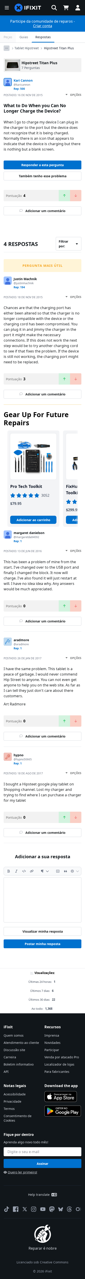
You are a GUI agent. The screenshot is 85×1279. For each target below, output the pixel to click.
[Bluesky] (60, 1209)
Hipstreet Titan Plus (59, 48)
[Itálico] (16, 871)
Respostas (43, 37)
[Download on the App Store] (60, 1096)
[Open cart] (65, 7)
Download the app (61, 1085)
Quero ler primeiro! (22, 1172)
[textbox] (42, 899)
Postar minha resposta (42, 944)
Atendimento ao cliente (21, 1042)
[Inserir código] (24, 871)
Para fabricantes (56, 1071)
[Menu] (7, 8)
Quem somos (14, 1035)
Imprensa (51, 1035)
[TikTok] (6, 1209)
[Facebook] (15, 1209)
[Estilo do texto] (44, 871)
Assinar (42, 1163)
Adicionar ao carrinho (33, 520)
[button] (54, 7)
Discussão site (14, 1050)
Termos (9, 1108)
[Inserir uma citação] (65, 871)
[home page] (28, 8)
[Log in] (77, 7)
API (6, 1071)
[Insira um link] (31, 871)
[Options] (7, 48)
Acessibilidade (15, 1094)
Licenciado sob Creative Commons (42, 1262)
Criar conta (42, 25)
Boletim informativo (19, 1064)
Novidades (52, 1042)
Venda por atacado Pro (61, 1057)
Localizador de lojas (59, 1064)
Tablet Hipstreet (27, 48)
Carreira (10, 1057)
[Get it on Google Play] (62, 1111)
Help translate (39, 1194)
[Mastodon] (52, 1209)
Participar (51, 1050)
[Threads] (69, 1209)
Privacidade (12, 1101)
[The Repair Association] (78, 1209)
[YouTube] (43, 1209)
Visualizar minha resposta (42, 931)
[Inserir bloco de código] (57, 871)
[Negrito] (8, 871)
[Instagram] (33, 1209)
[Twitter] (24, 1209)
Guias (23, 37)
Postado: (23, 95)
